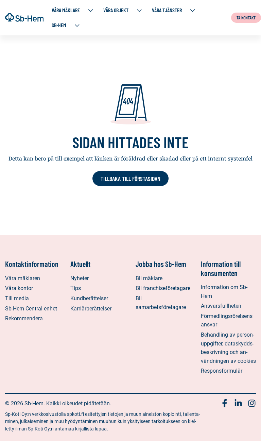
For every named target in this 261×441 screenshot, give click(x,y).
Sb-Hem (59, 25)
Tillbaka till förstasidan (130, 178)
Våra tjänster (167, 10)
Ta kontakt (246, 17)
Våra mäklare (66, 10)
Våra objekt (115, 10)
